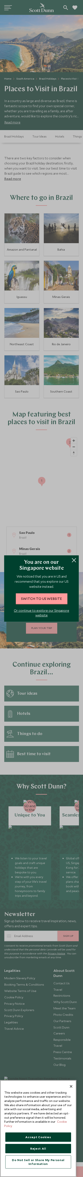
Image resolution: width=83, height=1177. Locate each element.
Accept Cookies (38, 1137)
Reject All (38, 1148)
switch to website (41, 598)
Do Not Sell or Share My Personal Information (38, 1162)
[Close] (71, 1086)
